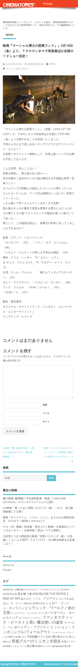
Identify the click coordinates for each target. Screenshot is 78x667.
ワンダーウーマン (59, 632)
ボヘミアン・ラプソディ (31, 627)
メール (46, 413)
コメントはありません (17, 68)
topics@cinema (14, 64)
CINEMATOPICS (18, 5)
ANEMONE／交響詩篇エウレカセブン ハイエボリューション (32, 589)
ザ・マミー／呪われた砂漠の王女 (28, 603)
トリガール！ (36, 617)
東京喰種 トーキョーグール (14, 646)
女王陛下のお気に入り (15, 636)
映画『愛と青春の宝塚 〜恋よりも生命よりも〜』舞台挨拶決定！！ (18, 452)
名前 (45, 404)
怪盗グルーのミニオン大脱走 (36, 640)
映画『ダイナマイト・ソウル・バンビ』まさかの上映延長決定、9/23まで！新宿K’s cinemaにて (38, 519)
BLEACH (65, 589)
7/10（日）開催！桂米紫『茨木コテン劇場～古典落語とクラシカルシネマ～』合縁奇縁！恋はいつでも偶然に (39, 528)
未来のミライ (68, 641)
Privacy (48, 3)
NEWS (9, 34)
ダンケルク (24, 617)
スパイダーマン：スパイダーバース (27, 613)
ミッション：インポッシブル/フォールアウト (39, 629)
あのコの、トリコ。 (32, 598)
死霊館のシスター (43, 646)
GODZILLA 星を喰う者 (17, 594)
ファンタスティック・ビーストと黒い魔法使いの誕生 (38, 619)
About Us (8, 565)
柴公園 (31, 646)
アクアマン (50, 598)
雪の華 (67, 646)
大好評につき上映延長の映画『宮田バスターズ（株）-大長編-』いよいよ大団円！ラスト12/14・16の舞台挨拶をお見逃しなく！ (39, 539)
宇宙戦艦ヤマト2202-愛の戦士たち (47, 636)
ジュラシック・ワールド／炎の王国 (39, 610)
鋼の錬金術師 (58, 646)
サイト (46, 421)
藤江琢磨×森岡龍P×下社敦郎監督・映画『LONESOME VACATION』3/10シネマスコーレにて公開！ (34, 500)
